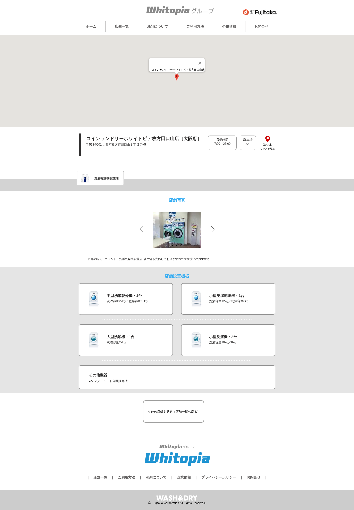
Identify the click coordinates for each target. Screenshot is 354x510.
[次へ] (212, 229)
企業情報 (184, 477)
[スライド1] (172, 245)
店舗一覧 (100, 477)
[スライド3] (181, 245)
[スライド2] (176, 245)
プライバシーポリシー (218, 477)
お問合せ (254, 477)
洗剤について (156, 477)
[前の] (141, 229)
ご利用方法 (126, 477)
